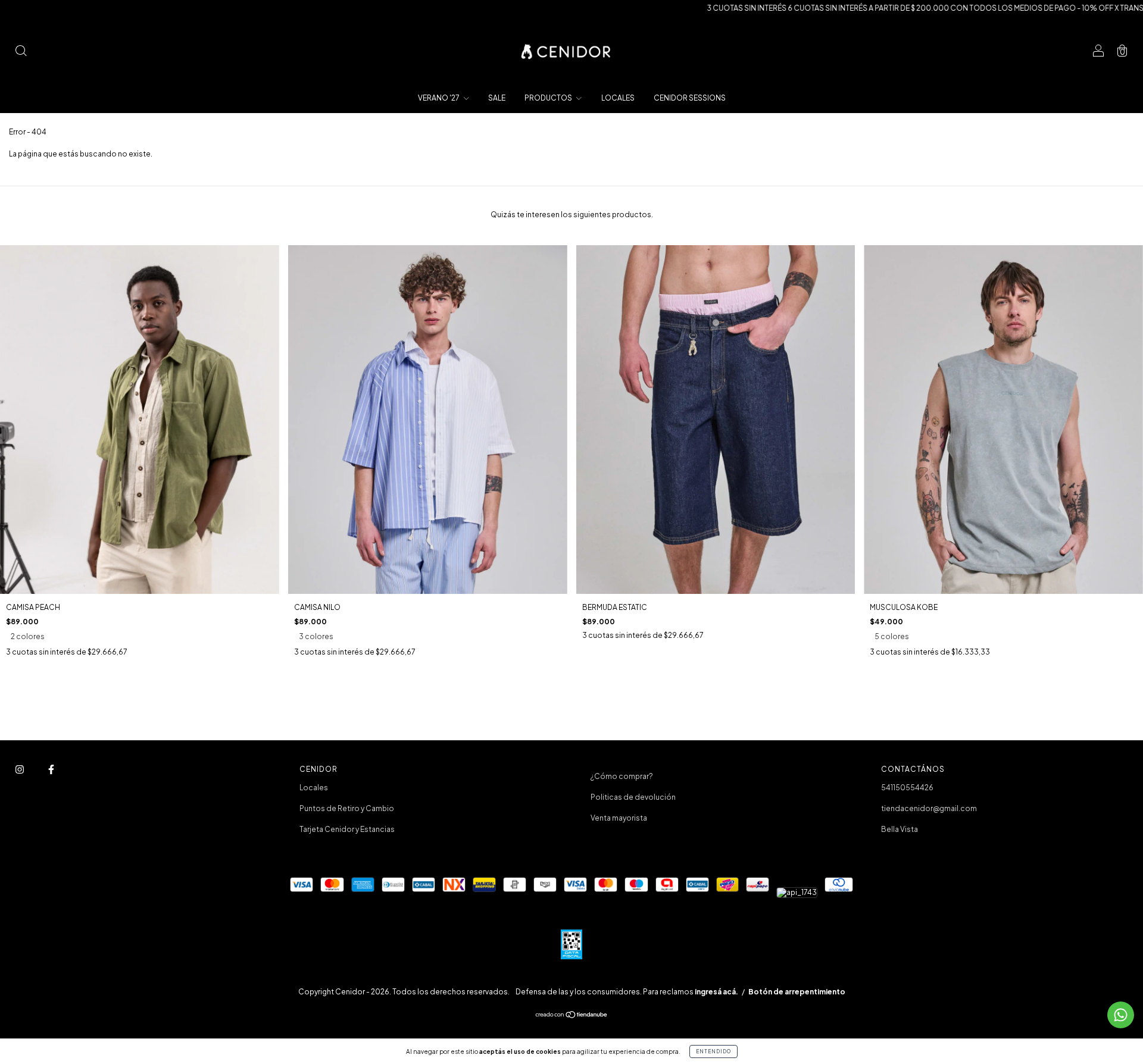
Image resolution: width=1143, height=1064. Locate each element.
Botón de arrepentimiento (796, 991)
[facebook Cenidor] (51, 769)
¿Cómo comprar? (622, 776)
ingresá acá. (716, 991)
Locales (313, 787)
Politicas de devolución (633, 797)
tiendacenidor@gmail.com (929, 808)
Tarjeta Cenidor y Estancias (347, 829)
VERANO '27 (439, 97)
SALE (496, 97)
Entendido (713, 1051)
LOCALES (618, 97)
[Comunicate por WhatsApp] (1120, 1015)
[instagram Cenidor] (20, 769)
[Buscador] (21, 52)
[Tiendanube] (572, 1016)
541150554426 (907, 787)
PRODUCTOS (548, 97)
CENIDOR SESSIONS (690, 97)
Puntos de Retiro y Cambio (346, 808)
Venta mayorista (619, 817)
